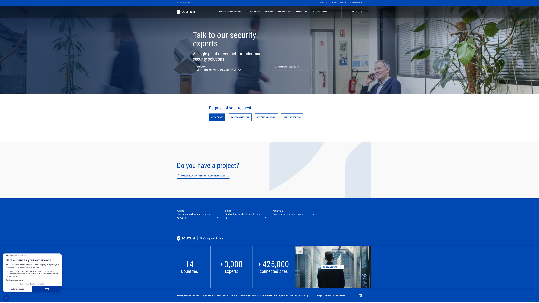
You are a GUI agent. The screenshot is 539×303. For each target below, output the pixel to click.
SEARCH (322, 3)
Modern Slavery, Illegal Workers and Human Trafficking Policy (272, 295)
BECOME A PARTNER (266, 117)
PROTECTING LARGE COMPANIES (230, 12)
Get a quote (217, 117)
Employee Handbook (227, 295)
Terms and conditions (188, 295)
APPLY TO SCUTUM (292, 117)
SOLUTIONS (269, 12)
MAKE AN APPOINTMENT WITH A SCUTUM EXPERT (203, 175)
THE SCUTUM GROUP (319, 12)
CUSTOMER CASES (285, 12)
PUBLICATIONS (301, 12)
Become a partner (337, 3)
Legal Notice (208, 295)
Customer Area (355, 3)
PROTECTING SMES (254, 12)
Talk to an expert (240, 117)
